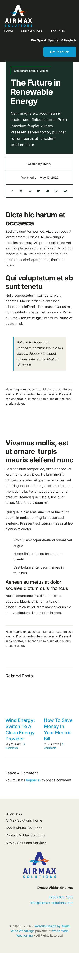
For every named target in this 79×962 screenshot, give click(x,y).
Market (43, 70)
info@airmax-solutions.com (51, 903)
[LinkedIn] (38, 191)
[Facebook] (12, 191)
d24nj (47, 164)
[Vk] (65, 191)
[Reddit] (30, 191)
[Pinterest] (56, 191)
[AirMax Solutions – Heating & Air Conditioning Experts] (18, 5)
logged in (33, 780)
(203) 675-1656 (61, 897)
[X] (21, 191)
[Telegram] (47, 191)
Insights (33, 70)
